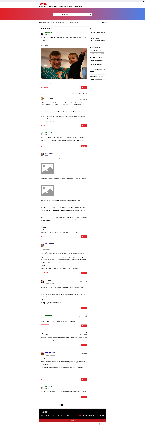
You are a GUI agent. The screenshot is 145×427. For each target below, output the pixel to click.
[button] (88, 204)
